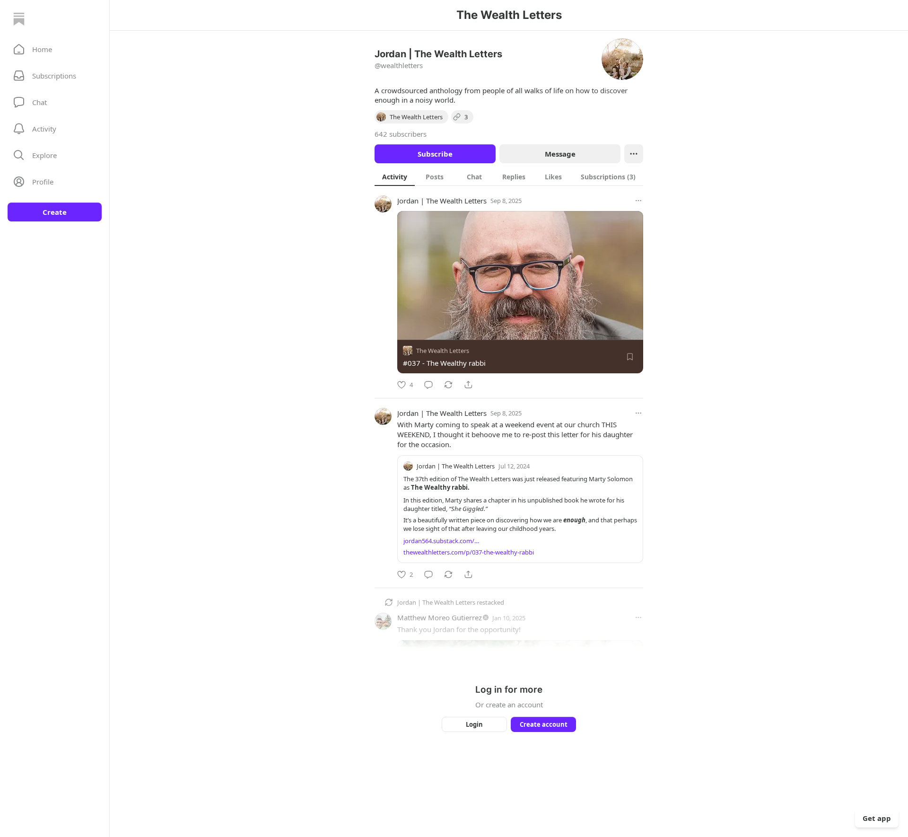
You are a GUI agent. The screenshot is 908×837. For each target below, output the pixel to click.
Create (55, 212)
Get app (877, 818)
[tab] (395, 176)
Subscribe (435, 154)
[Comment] (428, 384)
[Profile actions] (633, 153)
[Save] (629, 356)
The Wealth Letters (442, 350)
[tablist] (509, 176)
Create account (544, 724)
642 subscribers (401, 134)
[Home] (19, 19)
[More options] (638, 200)
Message (560, 154)
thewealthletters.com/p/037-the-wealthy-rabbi (468, 552)
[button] (55, 49)
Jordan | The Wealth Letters (442, 200)
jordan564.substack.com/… (441, 541)
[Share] (468, 384)
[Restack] (448, 384)
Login (474, 724)
